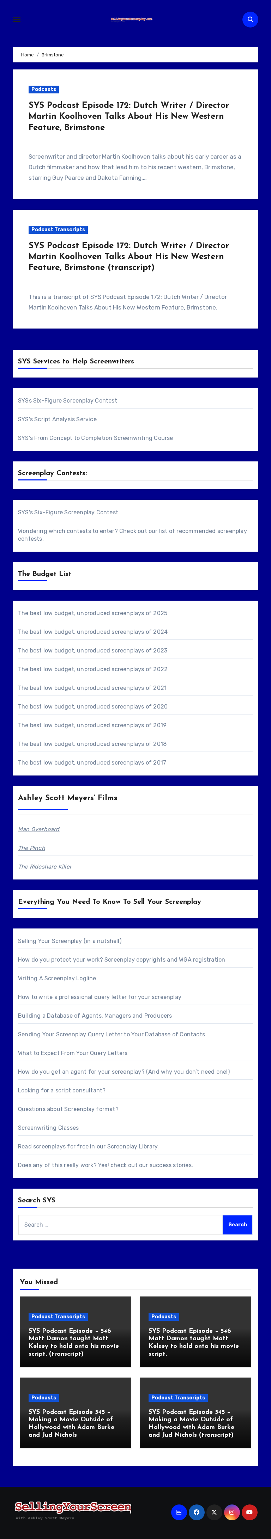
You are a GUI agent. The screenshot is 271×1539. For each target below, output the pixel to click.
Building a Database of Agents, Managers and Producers (95, 1015)
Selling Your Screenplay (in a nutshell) (69, 941)
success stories (171, 1165)
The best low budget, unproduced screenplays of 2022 (93, 669)
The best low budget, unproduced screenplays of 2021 (92, 688)
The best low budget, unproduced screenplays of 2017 (92, 762)
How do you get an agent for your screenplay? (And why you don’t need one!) (124, 1071)
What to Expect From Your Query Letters (73, 1053)
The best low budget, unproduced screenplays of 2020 (93, 706)
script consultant (78, 1090)
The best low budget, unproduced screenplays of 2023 (92, 650)
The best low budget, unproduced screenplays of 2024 (93, 632)
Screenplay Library (132, 1146)
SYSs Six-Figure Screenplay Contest (67, 400)
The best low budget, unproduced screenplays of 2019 (92, 725)
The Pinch (31, 848)
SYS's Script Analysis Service (57, 419)
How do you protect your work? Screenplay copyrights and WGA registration (121, 959)
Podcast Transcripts (58, 230)
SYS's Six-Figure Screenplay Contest (68, 512)
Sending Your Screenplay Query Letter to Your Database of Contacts (111, 1034)
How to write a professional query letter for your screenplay (99, 997)
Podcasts (43, 89)
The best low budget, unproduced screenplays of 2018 (92, 744)
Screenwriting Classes (48, 1127)
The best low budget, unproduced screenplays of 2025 (92, 613)
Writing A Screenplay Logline (57, 978)
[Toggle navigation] (16, 19)
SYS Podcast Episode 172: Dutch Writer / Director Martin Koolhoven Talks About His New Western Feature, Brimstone (129, 117)
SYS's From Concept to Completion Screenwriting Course (95, 438)
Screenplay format (89, 1109)
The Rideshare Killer (45, 866)
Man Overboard (39, 829)
